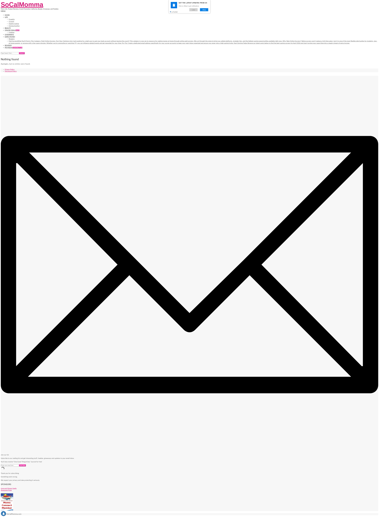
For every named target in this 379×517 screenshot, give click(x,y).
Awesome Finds (6, 490)
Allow (204, 10)
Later (193, 10)
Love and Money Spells (9, 488)
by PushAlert (175, 12)
